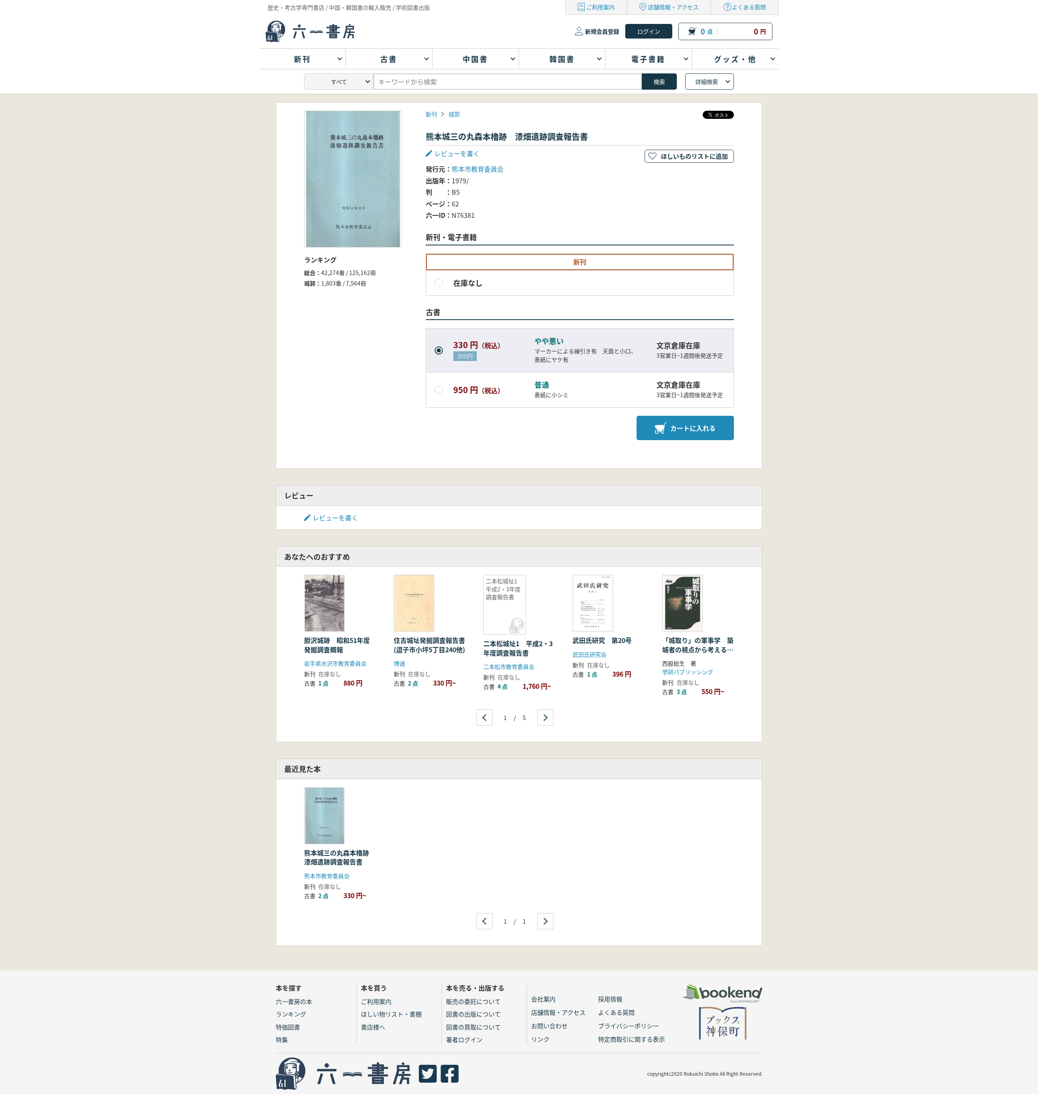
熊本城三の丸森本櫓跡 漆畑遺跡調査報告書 (339, 857)
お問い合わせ (549, 1025)
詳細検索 (706, 81)
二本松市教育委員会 (508, 666)
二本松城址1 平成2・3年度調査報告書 (518, 647)
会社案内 (543, 999)
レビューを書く (335, 517)
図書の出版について (473, 1014)
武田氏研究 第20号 (602, 640)
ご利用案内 (600, 7)
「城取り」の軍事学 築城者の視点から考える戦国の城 (697, 649)
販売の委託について (473, 1001)
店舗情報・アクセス (673, 7)
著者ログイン (464, 1039)
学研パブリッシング (687, 672)
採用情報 (610, 999)
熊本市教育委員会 (478, 169)
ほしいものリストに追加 (694, 156)
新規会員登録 (602, 31)
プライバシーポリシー (628, 1025)
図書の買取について (473, 1027)
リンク (540, 1039)
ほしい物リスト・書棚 (391, 1014)
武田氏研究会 (590, 654)
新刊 (431, 114)
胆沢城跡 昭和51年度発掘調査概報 (337, 644)
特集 (282, 1039)
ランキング (291, 1014)
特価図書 (288, 1027)
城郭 (454, 114)
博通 (399, 663)
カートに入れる (693, 428)
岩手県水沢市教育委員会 (335, 663)
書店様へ (373, 1027)
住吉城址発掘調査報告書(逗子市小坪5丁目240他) (429, 644)
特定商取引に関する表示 (631, 1039)
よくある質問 (749, 7)
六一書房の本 (294, 1001)
